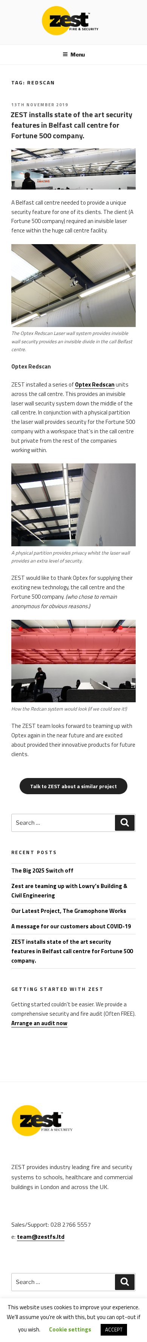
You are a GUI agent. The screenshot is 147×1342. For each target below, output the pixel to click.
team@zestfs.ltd (40, 1236)
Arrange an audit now (39, 1023)
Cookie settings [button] (70, 1329)
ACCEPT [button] (113, 1329)
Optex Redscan (95, 384)
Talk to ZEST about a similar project (73, 786)
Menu (77, 54)
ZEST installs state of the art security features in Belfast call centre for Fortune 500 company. (71, 125)
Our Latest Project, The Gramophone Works (68, 910)
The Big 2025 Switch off (42, 870)
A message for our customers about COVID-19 (71, 926)
